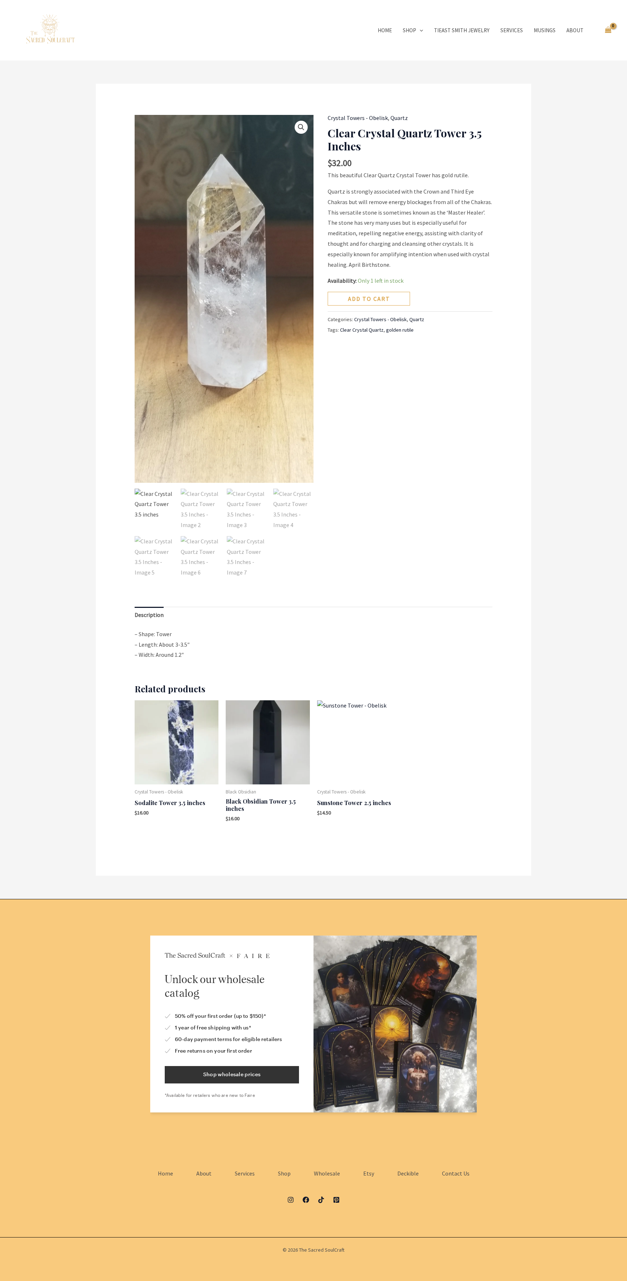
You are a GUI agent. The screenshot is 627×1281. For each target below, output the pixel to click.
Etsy (368, 1173)
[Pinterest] (336, 1200)
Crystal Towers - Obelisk (358, 117)
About (574, 30)
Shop (409, 30)
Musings (545, 30)
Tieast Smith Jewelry (461, 30)
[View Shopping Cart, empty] (608, 30)
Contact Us (456, 1173)
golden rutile (400, 330)
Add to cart (369, 298)
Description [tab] (149, 614)
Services (511, 30)
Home (385, 30)
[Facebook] (306, 1200)
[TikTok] (321, 1200)
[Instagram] (290, 1200)
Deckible (408, 1173)
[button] (419, 30)
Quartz (399, 117)
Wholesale (327, 1173)
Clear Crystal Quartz (362, 330)
